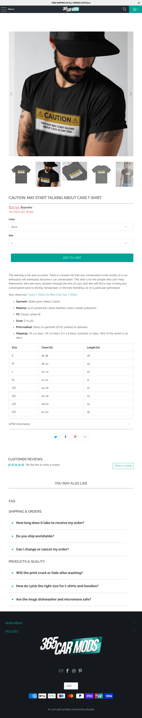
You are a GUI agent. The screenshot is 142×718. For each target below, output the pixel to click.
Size (11, 235)
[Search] (124, 9)
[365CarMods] (71, 9)
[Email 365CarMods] (61, 671)
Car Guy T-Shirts (67, 294)
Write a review (123, 465)
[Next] (130, 94)
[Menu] (2, 9)
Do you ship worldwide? (35, 536)
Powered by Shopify (83, 709)
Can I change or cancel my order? (42, 549)
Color (12, 219)
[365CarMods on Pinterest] (80, 671)
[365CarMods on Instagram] (74, 671)
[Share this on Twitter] (56, 437)
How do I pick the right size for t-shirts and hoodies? (57, 586)
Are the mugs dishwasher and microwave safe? (53, 599)
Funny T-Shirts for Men (41, 294)
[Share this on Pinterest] (75, 437)
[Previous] (11, 94)
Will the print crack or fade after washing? (49, 573)
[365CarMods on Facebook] (67, 671)
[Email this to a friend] (85, 437)
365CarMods (64, 709)
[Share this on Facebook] (65, 437)
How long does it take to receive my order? (50, 523)
